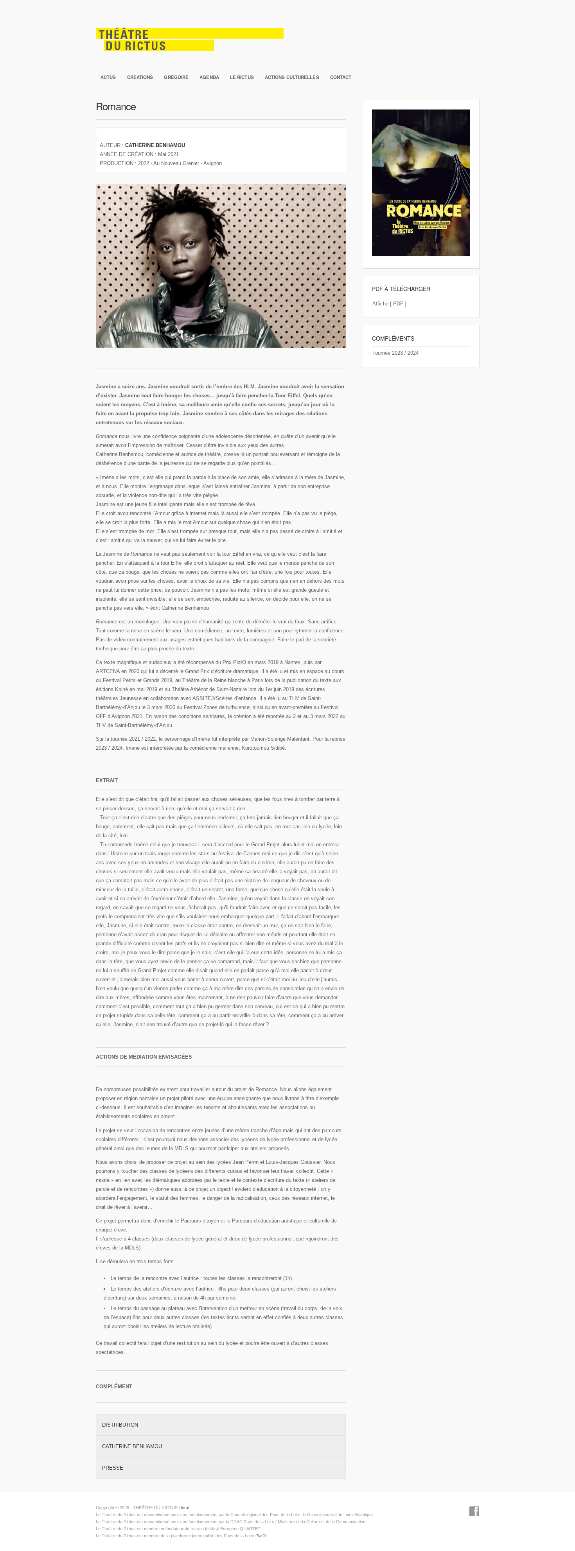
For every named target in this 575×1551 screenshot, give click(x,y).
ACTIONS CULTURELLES (292, 77)
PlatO (260, 1535)
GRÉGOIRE (176, 77)
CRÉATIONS (140, 77)
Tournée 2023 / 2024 (395, 353)
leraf (185, 1507)
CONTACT (341, 77)
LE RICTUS (242, 77)
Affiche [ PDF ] (389, 304)
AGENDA (209, 77)
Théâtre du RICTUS (287, 35)
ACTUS (108, 77)
